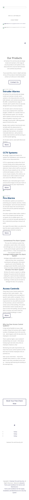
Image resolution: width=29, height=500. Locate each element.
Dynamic (22, 483)
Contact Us (14, 82)
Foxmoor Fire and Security (17, 481)
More (7, 145)
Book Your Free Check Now (14, 402)
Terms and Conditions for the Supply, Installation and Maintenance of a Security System (14, 490)
